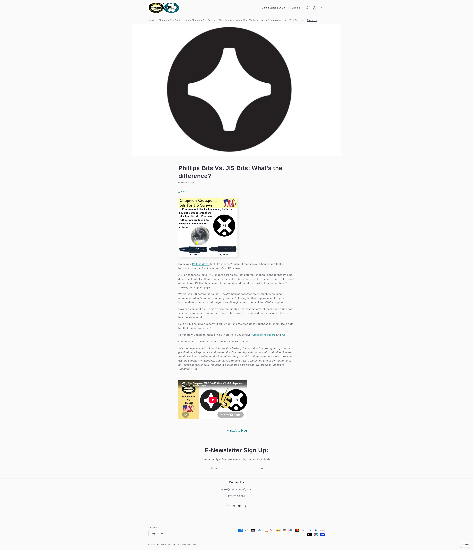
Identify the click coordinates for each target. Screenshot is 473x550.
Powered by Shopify (187, 545)
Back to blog (238, 430)
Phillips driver (201, 264)
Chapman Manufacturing (167, 545)
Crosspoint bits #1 (263, 334)
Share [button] (184, 191)
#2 (283, 334)
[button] (200, 20)
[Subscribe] (261, 468)
